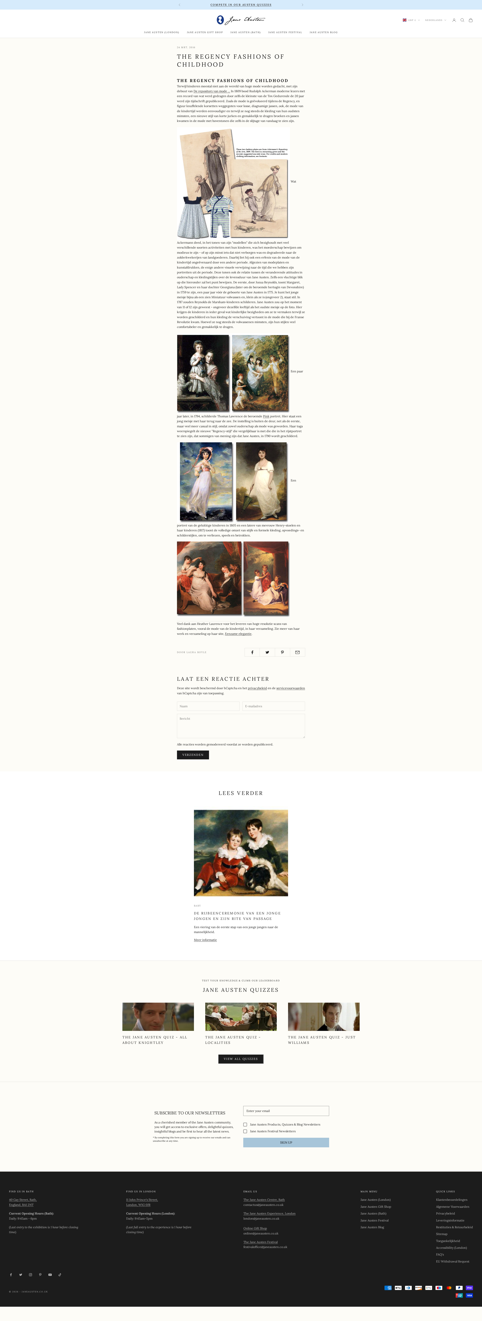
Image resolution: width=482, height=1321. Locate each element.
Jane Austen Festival (285, 32)
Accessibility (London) (451, 1248)
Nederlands (433, 20)
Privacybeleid (445, 1213)
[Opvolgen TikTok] (60, 1275)
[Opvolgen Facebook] (11, 1275)
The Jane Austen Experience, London (269, 1213)
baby (197, 905)
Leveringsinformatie (450, 1220)
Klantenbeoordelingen (452, 1200)
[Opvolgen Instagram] (30, 1275)
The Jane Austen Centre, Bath (264, 1200)
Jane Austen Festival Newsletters (273, 1131)
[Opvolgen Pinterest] (40, 1275)
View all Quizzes (241, 1059)
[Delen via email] (297, 652)
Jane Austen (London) (161, 32)
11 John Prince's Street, (142, 1200)
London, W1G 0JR (138, 1205)
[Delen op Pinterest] (282, 652)
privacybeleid (257, 688)
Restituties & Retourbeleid (454, 1227)
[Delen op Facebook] (252, 652)
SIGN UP (286, 1142)
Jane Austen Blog (324, 32)
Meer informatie (205, 940)
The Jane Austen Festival (260, 1242)
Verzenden (193, 755)
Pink (266, 416)
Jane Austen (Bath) (245, 32)
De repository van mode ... (212, 91)
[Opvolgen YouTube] (50, 1275)
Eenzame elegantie (238, 634)
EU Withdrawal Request (452, 1261)
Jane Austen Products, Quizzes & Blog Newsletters (285, 1124)
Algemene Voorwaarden (452, 1206)
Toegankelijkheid (448, 1241)
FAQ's (440, 1254)
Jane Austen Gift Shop (205, 32)
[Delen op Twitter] (267, 652)
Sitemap (442, 1234)
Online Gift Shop (255, 1228)
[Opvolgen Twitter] (21, 1275)
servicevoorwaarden (290, 688)
